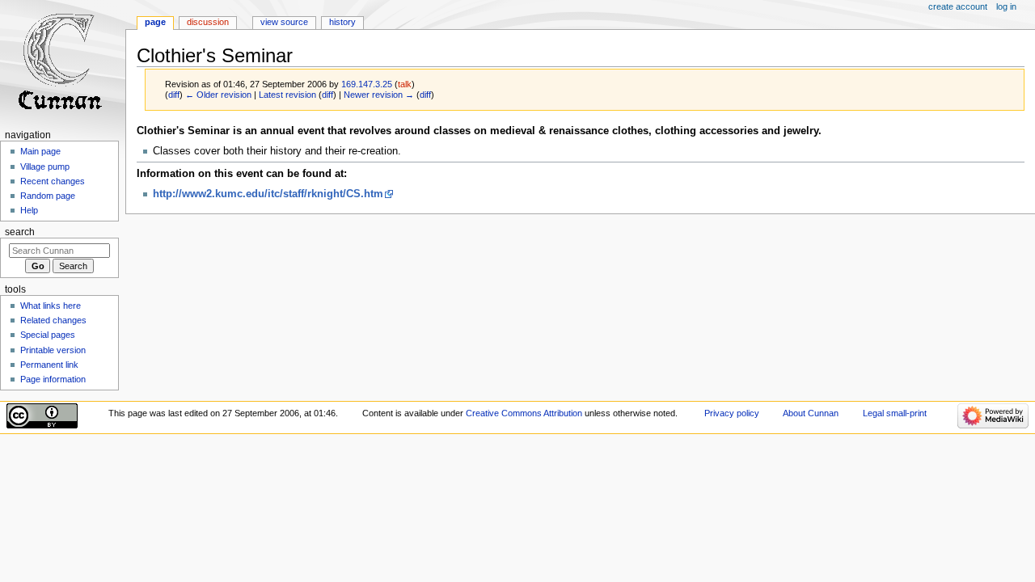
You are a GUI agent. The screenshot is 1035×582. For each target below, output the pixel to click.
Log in (1006, 6)
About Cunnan (811, 413)
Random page (47, 195)
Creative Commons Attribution (524, 413)
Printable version (53, 350)
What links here (50, 305)
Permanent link (49, 364)
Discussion (208, 22)
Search (20, 232)
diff (174, 94)
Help (29, 210)
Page (155, 22)
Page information (53, 379)
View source (284, 22)
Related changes (53, 320)
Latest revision (287, 94)
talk (405, 84)
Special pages (47, 335)
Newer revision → (379, 94)
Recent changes (52, 181)
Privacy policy (731, 413)
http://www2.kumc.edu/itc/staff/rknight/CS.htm (268, 194)
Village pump (45, 166)
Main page (40, 151)
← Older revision (218, 94)
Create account (957, 6)
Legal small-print (895, 413)
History (342, 22)
